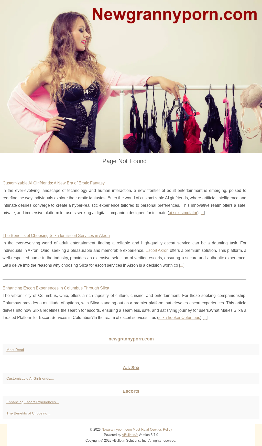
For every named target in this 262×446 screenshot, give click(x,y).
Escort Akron (157, 250)
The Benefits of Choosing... (28, 413)
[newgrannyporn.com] (131, 76)
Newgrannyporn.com (117, 429)
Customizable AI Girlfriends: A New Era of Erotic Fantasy (54, 183)
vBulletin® (130, 435)
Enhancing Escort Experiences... (32, 402)
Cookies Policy (161, 429)
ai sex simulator (183, 213)
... (202, 213)
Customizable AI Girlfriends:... (30, 378)
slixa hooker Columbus (179, 317)
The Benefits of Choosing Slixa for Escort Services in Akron (56, 235)
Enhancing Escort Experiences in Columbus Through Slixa (56, 288)
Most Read (15, 350)
